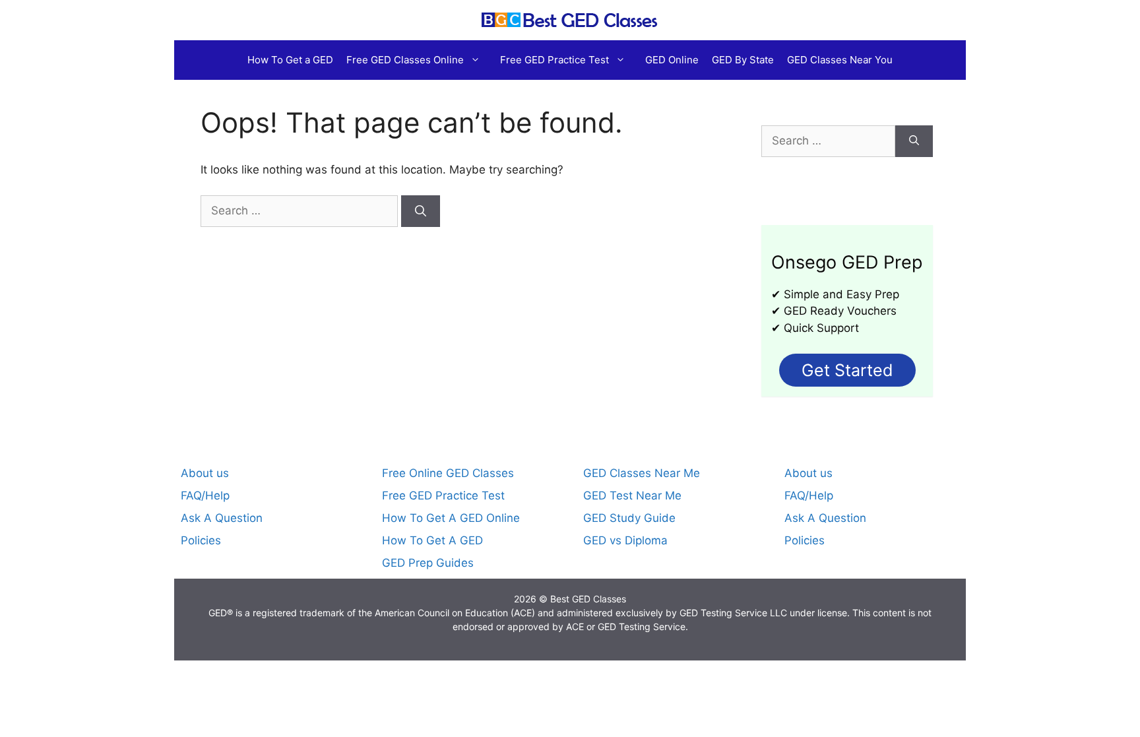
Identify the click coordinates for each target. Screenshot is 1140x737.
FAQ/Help (205, 495)
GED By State (743, 59)
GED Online (672, 59)
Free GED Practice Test (554, 59)
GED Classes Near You (840, 59)
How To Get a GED (290, 59)
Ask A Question (222, 518)
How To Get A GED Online (451, 518)
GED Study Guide (629, 518)
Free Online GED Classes (448, 473)
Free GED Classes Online (405, 59)
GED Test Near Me (632, 495)
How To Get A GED (432, 540)
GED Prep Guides (428, 562)
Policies (201, 540)
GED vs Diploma (625, 540)
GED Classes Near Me (641, 473)
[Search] (420, 211)
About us (205, 473)
